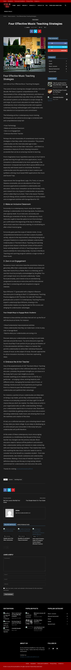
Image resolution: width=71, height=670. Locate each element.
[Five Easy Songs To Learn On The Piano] (50, 91)
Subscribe (63, 50)
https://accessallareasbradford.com (22, 512)
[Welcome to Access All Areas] (29, 615)
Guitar (34, 536)
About (19, 5)
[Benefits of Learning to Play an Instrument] (24, 532)
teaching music (18, 479)
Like (65, 43)
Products (32, 5)
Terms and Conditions (20, 1)
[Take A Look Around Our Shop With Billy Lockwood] (50, 84)
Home (4, 1)
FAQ (47, 5)
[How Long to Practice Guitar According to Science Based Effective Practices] (39, 532)
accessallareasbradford (24, 469)
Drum (50, 61)
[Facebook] (49, 648)
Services (24, 5)
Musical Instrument (54, 69)
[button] (65, 5)
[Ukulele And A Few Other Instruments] (9, 532)
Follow (64, 47)
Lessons (11, 479)
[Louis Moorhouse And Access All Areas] (29, 628)
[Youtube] (57, 648)
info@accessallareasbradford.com (29, 657)
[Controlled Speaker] (50, 99)
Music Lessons (11, 16)
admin (28, 27)
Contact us (36, 1)
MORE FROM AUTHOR (23, 524)
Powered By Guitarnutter (36, 666)
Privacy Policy (29, 1)
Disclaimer (10, 1)
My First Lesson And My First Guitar (11, 501)
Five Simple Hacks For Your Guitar (35, 500)
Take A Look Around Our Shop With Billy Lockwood (16, 615)
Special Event (52, 71)
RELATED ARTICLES (10, 524)
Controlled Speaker (58, 97)
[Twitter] (53, 648)
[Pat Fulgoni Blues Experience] (29, 621)
